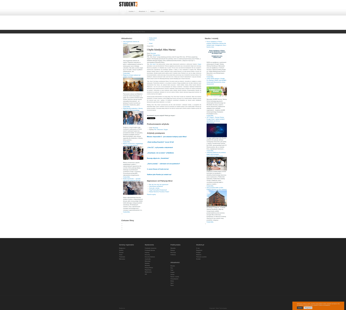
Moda (172, 281)
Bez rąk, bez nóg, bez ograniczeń (158, 184)
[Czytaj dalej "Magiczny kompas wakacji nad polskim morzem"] (133, 84)
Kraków (121, 250)
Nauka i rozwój (174, 276)
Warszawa (122, 259)
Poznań (121, 252)
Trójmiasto (122, 257)
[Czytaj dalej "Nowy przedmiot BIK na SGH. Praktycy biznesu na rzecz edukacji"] (217, 198)
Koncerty (147, 254)
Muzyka (172, 266)
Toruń (120, 254)
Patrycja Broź (156, 55)
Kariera (152, 11)
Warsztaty (147, 261)
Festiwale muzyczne (150, 248)
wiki (146, 274)
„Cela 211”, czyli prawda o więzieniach (160, 147)
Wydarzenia (148, 272)
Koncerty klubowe (150, 257)
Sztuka (172, 274)
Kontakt (162, 11)
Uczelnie (131, 11)
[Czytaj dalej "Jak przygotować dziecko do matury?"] (133, 51)
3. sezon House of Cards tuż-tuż (158, 169)
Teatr (171, 270)
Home (122, 31)
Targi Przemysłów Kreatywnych (158, 190)
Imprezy (147, 252)
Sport (172, 283)
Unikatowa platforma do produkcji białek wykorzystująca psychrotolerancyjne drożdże (216, 154)
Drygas (199, 64)
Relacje (172, 250)
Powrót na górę (151, 194)
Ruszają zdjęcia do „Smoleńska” (158, 158)
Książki (172, 272)
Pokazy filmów (149, 267)
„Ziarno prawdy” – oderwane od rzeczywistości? (163, 163)
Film (155, 129)
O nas (198, 248)
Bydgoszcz (122, 248)
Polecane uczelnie (201, 257)
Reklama (198, 254)
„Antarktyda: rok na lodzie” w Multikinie (160, 153)
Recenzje (128, 31)
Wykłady (147, 263)
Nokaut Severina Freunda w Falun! (159, 191)
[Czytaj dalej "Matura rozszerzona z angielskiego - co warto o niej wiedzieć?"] (133, 153)
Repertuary (148, 270)
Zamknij (300, 307)
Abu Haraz (153, 64)
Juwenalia (147, 259)
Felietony (173, 254)
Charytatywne (174, 279)
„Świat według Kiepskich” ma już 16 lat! (160, 142)
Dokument (160, 129)
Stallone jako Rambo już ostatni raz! (159, 174)
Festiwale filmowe (150, 250)
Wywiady (173, 248)
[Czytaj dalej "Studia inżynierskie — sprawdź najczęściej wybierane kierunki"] (133, 188)
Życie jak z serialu (154, 188)
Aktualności (142, 11)
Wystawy (147, 265)
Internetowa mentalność (156, 186)
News (172, 285)
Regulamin (199, 250)
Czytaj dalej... (127, 73)
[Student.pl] (128, 5)
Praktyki (198, 252)
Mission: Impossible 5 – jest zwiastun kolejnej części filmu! (167, 136)
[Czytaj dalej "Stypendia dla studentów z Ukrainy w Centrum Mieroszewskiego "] (133, 118)
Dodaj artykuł (153, 38)
